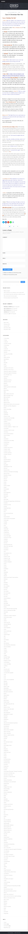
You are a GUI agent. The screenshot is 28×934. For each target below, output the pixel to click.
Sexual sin (6, 814)
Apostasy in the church (8, 367)
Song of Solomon (7, 821)
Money (5, 698)
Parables (5, 736)
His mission (6, 591)
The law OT (6, 852)
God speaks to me (7, 553)
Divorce (5, 478)
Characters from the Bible (9, 418)
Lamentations (6, 662)
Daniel (5, 457)
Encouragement (7, 492)
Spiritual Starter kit (7, 830)
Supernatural (6, 837)
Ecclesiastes (6, 489)
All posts (5, 362)
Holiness (5, 601)
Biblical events (7, 402)
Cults (5, 456)
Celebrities (6, 414)
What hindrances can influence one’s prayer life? (14, 292)
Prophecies (6, 766)
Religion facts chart (8, 786)
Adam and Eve (7, 357)
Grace (5, 563)
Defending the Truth (8, 466)
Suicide (5, 835)
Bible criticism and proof (9, 393)
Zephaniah (6, 913)
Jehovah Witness (7, 624)
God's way (6, 554)
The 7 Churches (7, 847)
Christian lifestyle (7, 424)
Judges (5, 655)
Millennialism (6, 695)
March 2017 (6, 322)
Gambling (6, 541)
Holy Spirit (6, 603)
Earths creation (7, 485)
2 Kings (5, 347)
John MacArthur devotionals (9, 644)
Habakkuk (6, 572)
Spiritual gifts (6, 823)
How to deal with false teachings (10, 608)
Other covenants (7, 733)
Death (5, 463)
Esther (5, 497)
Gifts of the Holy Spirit (8, 546)
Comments (7, 925)
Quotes (5, 778)
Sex (4, 811)
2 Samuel (6, 348)
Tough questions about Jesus (10, 871)
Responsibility (7, 788)
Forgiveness (6, 532)
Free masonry (7, 534)
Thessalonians (7, 861)
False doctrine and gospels (9, 518)
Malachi (5, 681)
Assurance (6, 376)
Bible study (6, 398)
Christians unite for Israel (9, 430)
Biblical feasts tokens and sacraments (11, 404)
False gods (6, 520)
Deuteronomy (6, 470)
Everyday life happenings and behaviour (12, 501)
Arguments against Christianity (10, 371)
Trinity (5, 880)
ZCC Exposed (16, 306)
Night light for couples (8, 714)
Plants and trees (7, 752)
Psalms (5, 769)
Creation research (7, 454)
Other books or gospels (8, 729)
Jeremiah (6, 625)
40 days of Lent (7, 350)
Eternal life (6, 499)
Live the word (6, 669)
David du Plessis (7, 459)
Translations (6, 873)
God (5, 551)
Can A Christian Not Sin (14, 14)
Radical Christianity (8, 780)
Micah (5, 693)
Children (5, 421)
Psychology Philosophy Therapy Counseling (13, 771)
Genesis (5, 542)
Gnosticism (6, 547)
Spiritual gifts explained (8, 825)
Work (5, 908)
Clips (5, 437)
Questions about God (8, 774)
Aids (5, 360)
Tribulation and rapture (8, 878)
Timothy (5, 863)
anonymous (6, 313)
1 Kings (5, 340)
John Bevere (6, 643)
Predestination (7, 760)
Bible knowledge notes (8, 395)
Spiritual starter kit (7, 828)
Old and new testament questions (11, 722)
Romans (5, 793)
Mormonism (6, 700)
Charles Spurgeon (7, 419)
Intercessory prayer (8, 617)
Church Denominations (8, 433)
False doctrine (7, 516)
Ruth (5, 797)
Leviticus (5, 665)
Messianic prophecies (8, 691)
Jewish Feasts (7, 634)
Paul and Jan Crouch (8, 741)
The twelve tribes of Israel (9, 856)
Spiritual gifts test (7, 826)
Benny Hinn (6, 390)
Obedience (6, 719)
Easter (5, 487)
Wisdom (5, 901)
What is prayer (7, 290)
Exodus (5, 506)
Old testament (7, 724)
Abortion (5, 352)
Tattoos (5, 840)
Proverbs (6, 767)
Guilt (5, 570)
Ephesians (6, 496)
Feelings (5, 527)
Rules (5, 795)
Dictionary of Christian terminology (11, 471)
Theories (5, 859)
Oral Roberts (6, 726)
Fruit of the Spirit (7, 535)
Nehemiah (6, 710)
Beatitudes (6, 385)
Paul (5, 740)
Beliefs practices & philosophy (10, 386)
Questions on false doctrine (9, 776)
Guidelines (6, 568)
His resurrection (7, 593)
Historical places (7, 598)
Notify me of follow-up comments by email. (12, 272)
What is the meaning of (8, 894)
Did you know (6, 473)
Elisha (5, 490)
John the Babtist (7, 646)
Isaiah (5, 618)
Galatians (6, 539)
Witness (5, 903)
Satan (5, 802)
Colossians (6, 438)
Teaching (6, 842)
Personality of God (7, 745)
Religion (5, 785)
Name (4, 252)
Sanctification (6, 800)
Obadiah (5, 717)
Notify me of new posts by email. (10, 274)
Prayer (5, 755)
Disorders (6, 476)
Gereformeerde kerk (8, 544)
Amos (5, 364)
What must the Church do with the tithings (12, 896)
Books (5, 407)
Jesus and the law (7, 631)
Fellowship (6, 528)
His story (5, 596)
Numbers (6, 715)
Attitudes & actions (7, 379)
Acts (5, 355)
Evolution (6, 502)
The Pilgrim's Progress (8, 854)
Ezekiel (5, 509)
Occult (5, 721)
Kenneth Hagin (7, 657)
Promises (6, 764)
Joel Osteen (6, 639)
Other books (6, 728)
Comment (5, 237)
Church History (7, 435)
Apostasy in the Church (8, 369)
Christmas (6, 431)
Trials (5, 877)
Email (4, 258)
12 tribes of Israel (7, 343)
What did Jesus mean (8, 889)
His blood (6, 584)
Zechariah (6, 911)
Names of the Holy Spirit (9, 709)
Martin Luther (6, 686)
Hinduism (6, 582)
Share (5, 816)
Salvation (6, 799)
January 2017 (7, 326)
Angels (5, 366)
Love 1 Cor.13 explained (9, 679)
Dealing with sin (7, 461)
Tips (5, 864)
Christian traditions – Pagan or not (11, 426)
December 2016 (7, 327)
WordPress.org (7, 927)
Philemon (6, 748)
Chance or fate (7, 416)
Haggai (5, 573)
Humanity (6, 612)
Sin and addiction (7, 819)
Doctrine (5, 480)
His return (6, 594)
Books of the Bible (7, 409)
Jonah (5, 648)
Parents (5, 738)
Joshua (5, 650)
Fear (5, 525)
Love (5, 674)
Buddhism (6, 412)
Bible (5, 392)
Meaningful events (7, 689)
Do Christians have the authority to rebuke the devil (14, 294)
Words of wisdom (7, 906)
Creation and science (8, 447)
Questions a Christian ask (9, 773)
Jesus (5, 629)
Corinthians (6, 444)
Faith (5, 515)
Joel (5, 638)
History (5, 599)
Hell (4, 580)
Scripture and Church (8, 804)
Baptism (5, 383)
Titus (5, 868)
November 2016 (7, 329)
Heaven (5, 575)
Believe (5, 388)
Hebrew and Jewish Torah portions (11, 577)
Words (5, 904)
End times (6, 494)
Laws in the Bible (7, 664)
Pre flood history (7, 759)
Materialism (6, 688)
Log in (5, 922)
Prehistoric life (7, 762)
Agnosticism (6, 359)
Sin (4, 818)
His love (5, 589)
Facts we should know (8, 513)
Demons (5, 468)
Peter (5, 747)
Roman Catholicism (8, 792)
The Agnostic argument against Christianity (12, 849)
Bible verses (6, 400)
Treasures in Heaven (8, 875)
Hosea (5, 606)
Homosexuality (7, 605)
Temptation (6, 845)
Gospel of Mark (7, 560)
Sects (5, 807)
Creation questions (8, 452)
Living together (7, 670)
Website (5, 263)
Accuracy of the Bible (8, 353)
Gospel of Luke (7, 558)
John (19, 12)
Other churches (7, 731)
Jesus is (5, 632)
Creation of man (7, 450)
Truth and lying (7, 882)
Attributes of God (7, 381)
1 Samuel (6, 341)
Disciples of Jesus (7, 475)
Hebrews (5, 579)
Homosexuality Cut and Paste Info (11, 297)
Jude (5, 653)
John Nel (14, 5)
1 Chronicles (6, 338)
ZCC (5, 909)
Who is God (6, 899)
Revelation (6, 790)
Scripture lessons (7, 806)
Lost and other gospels (8, 672)
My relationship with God (9, 703)
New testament (7, 712)
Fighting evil (6, 530)
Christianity (6, 428)
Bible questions (7, 397)
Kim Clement (6, 658)
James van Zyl (7, 622)
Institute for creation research (10, 615)
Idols (5, 613)
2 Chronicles (6, 345)
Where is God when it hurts (9, 897)
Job (4, 636)
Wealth (5, 887)
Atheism (5, 378)
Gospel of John (7, 556)
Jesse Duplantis (7, 627)
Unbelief (5, 883)
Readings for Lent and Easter (10, 781)
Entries (6, 924)
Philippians (6, 750)
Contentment (6, 442)
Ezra (5, 511)
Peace (5, 743)
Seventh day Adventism (8, 809)
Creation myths (7, 449)
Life (4, 667)
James (5, 620)
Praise (5, 754)
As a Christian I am (8, 374)
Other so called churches (9, 735)
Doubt (5, 482)
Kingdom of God (7, 660)
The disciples (6, 851)
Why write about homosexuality (10, 296)
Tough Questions (7, 870)
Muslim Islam (6, 702)
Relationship (6, 783)
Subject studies (7, 832)
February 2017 (7, 324)
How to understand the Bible (9, 610)
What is (5, 892)
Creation (5, 445)
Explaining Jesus (7, 508)
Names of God (7, 707)
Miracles (5, 696)
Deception (6, 464)
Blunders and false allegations (10, 405)
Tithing (5, 866)
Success (5, 833)
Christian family (7, 423)
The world (6, 857)
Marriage (6, 683)
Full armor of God (7, 537)
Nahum (5, 705)
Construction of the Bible (9, 440)
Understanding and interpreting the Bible (12, 885)
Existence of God (7, 504)
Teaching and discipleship (9, 844)
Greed (5, 567)
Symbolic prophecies (8, 838)
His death (6, 587)
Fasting (5, 521)
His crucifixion (7, 586)
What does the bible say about (10, 890)
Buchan (5, 411)
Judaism (5, 651)
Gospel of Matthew (8, 561)
